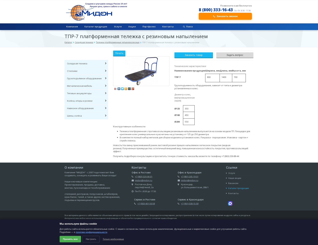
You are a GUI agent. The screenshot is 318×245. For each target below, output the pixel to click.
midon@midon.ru (143, 180)
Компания (72, 26)
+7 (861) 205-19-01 (189, 176)
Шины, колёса (74, 115)
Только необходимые (113, 239)
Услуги (118, 26)
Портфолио (149, 26)
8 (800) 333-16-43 (216, 9)
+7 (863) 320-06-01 (143, 176)
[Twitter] (122, 88)
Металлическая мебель (79, 85)
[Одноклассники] (126, 88)
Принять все (70, 239)
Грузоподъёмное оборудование (84, 78)
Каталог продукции (95, 26)
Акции (132, 26)
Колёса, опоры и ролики (79, 100)
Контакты (168, 26)
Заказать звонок (227, 16)
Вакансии (233, 183)
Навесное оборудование (80, 108)
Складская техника (84, 42)
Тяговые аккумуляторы (79, 93)
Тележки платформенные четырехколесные (117, 42)
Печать (119, 53)
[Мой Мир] (129, 88)
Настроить (91, 239)
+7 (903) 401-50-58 (146, 203)
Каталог (68, 42)
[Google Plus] (133, 88)
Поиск (189, 26)
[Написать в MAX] (230, 203)
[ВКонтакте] (119, 88)
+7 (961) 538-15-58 (189, 203)
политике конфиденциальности (91, 232)
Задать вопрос (235, 55)
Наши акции (234, 178)
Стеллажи (72, 70)
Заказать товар (194, 55)
